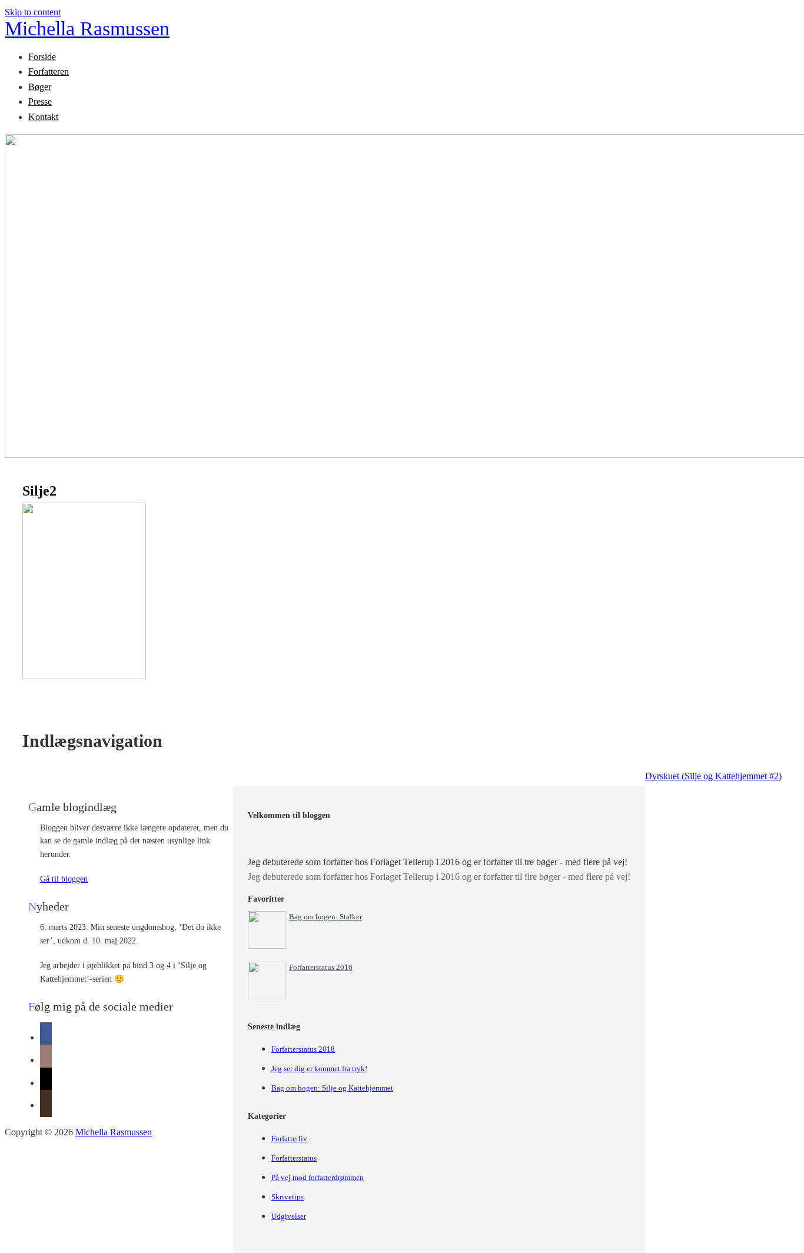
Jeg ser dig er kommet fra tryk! (319, 1068)
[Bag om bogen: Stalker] (266, 945)
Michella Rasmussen (87, 28)
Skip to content (33, 12)
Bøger (39, 87)
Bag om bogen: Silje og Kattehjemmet (332, 1088)
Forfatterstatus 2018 (303, 1049)
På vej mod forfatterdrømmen (317, 1177)
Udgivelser (288, 1216)
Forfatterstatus (294, 1158)
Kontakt (43, 117)
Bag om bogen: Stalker (325, 916)
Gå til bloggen (64, 879)
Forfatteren (48, 72)
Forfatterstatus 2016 (321, 967)
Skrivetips (287, 1196)
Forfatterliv (289, 1138)
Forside (42, 57)
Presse (40, 102)
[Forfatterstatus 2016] (266, 996)
